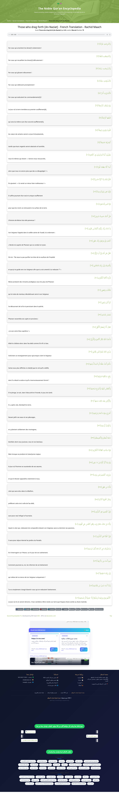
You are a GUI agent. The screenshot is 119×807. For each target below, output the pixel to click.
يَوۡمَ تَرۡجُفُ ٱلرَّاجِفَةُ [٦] (103, 105)
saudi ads (60, 777)
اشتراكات (62, 761)
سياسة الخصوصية (66, 700)
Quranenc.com (51, 616)
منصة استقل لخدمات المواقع (78, 692)
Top (111, 616)
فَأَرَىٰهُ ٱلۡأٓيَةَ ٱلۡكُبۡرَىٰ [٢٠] (103, 278)
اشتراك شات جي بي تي (45, 764)
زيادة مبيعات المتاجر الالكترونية (28, 761)
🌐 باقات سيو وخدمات (53, 685)
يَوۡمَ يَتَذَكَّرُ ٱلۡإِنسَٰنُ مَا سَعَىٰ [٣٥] (100, 462)
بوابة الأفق (96, 780)
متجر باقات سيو (29, 783)
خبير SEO (86, 777)
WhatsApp (35, 609)
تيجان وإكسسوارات (23, 764)
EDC (38, 616)
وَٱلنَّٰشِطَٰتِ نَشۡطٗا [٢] (104, 56)
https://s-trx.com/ (38, 638)
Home (9, 21)
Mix (78, 609)
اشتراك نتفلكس (61, 768)
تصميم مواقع (35, 780)
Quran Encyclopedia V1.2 (14, 616)
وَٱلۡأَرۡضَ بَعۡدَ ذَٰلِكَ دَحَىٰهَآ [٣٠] (101, 401)
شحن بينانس (51, 768)
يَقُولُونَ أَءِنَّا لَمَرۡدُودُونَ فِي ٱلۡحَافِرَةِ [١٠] (98, 155)
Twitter (28, 609)
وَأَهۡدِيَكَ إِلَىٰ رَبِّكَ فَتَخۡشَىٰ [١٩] (100, 265)
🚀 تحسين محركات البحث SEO (50, 677)
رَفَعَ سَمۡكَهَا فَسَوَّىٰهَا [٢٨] (102, 376)
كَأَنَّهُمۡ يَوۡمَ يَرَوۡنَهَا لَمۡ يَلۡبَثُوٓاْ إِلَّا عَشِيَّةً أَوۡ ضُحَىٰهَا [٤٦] (93, 598)
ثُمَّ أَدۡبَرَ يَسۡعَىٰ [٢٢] (104, 302)
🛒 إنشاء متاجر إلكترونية (52, 682)
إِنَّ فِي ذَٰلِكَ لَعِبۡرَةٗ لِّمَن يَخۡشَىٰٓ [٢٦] (100, 352)
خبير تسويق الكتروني (74, 780)
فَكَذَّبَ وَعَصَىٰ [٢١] (104, 290)
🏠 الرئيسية (80, 677)
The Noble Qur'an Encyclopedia (59, 8)
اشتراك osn (42, 768)
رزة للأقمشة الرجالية (84, 768)
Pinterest (44, 609)
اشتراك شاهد (70, 761)
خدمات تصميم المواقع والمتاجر (62, 783)
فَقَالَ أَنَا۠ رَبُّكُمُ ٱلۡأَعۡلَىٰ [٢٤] (102, 327)
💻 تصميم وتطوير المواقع (52, 680)
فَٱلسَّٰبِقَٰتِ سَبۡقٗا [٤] (104, 81)
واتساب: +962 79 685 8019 (25, 677)
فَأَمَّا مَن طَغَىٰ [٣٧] (104, 487)
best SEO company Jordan (79, 783)
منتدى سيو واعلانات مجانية (69, 638)
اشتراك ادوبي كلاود (72, 768)
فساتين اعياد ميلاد (96, 768)
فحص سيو (90, 783)
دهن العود (64, 764)
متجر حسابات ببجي (23, 768)
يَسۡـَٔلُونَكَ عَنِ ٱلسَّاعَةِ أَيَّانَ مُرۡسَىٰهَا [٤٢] (97, 549)
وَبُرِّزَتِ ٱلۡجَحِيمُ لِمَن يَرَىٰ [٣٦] (100, 475)
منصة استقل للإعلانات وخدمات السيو (44, 783)
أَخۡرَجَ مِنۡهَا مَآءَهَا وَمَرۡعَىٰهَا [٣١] (100, 413)
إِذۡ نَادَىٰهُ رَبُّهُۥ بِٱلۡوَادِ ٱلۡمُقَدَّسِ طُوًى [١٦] (98, 229)
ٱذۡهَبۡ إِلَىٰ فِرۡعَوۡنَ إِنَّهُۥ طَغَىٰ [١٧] (100, 241)
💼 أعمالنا (81, 685)
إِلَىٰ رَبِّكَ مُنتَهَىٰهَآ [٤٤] (103, 573)
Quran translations (18, 21)
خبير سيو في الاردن (25, 780)
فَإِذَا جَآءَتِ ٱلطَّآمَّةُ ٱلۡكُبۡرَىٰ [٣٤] (100, 450)
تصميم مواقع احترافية (52, 692)
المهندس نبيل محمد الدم (75, 764)
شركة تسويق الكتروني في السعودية (92, 764)
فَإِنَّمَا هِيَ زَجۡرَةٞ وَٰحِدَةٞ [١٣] (102, 192)
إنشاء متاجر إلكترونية (39, 692)
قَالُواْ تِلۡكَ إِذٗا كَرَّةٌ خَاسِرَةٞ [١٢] (101, 179)
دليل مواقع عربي (51, 777)
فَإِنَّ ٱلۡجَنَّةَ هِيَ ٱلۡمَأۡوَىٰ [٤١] (102, 536)
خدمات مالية (79, 761)
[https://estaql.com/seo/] (59, 624)
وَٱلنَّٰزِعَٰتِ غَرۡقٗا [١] (104, 44)
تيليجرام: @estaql (27, 682)
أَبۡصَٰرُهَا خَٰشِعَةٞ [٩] (104, 142)
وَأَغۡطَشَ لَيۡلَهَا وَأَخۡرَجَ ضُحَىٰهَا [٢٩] (99, 388)
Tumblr (65, 609)
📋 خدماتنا (80, 680)
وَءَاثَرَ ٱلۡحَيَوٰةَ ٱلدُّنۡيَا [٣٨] (103, 499)
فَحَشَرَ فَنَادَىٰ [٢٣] (104, 315)
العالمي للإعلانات (40, 777)
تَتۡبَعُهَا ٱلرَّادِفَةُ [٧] (105, 118)
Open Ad (54, 649)
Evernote (84, 609)
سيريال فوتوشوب (95, 777)
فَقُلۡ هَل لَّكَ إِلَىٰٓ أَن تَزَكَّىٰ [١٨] (101, 253)
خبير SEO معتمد (64, 692)
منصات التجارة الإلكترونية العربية (48, 780)
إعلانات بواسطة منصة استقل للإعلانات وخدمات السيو (76, 621)
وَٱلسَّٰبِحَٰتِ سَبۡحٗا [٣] (103, 68)
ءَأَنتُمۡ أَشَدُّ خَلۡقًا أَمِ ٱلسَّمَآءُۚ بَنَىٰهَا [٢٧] (98, 364)
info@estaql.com (27, 679)
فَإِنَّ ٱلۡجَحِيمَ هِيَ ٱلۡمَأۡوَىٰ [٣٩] (101, 512)
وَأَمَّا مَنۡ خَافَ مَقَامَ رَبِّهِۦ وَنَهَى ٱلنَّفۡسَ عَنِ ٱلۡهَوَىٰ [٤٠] (93, 524)
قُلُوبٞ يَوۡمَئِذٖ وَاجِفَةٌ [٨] (103, 130)
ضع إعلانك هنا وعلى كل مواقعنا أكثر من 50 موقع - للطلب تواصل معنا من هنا (59, 726)
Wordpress (100, 609)
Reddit (72, 609)
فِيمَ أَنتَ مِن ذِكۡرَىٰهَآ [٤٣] (102, 561)
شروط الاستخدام (59, 700)
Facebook (20, 609)
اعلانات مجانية (69, 777)
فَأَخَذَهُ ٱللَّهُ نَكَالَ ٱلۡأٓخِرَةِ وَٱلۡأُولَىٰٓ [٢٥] (99, 339)
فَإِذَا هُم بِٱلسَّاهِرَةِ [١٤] (103, 204)
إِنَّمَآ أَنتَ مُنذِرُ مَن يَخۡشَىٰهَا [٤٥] (100, 585)
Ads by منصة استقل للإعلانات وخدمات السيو (38, 656)
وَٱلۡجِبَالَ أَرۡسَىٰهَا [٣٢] (104, 425)
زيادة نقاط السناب (42, 761)
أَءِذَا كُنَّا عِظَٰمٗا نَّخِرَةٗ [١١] (102, 167)
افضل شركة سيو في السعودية (27, 777)
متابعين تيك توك (52, 761)
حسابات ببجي (34, 768)
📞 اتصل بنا (80, 682)
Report (87, 630)
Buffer (59, 609)
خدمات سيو (77, 777)
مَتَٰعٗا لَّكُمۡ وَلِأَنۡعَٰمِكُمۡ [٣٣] (101, 438)
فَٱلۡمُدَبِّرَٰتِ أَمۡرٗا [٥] (104, 93)
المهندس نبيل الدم (86, 780)
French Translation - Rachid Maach (36, 21)
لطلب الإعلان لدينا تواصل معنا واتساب (59, 752)
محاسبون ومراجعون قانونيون (91, 761)
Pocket (92, 609)
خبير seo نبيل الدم (63, 780)
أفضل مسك (56, 764)
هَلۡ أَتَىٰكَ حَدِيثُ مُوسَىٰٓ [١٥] (101, 216)
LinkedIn (51, 609)
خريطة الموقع (52, 700)
